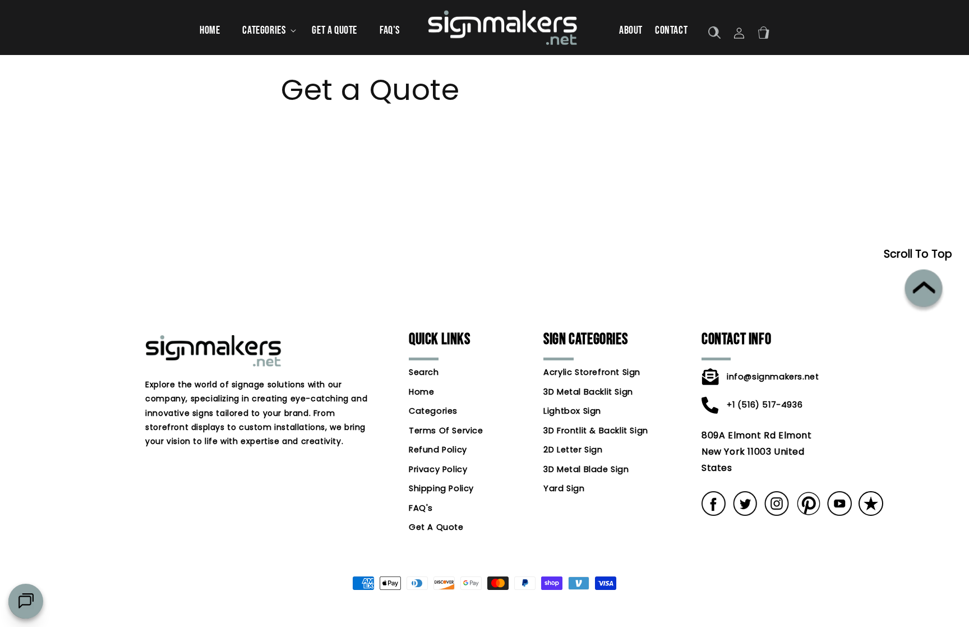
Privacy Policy (438, 469)
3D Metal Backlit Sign (588, 391)
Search (424, 373)
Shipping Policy (441, 488)
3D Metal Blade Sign (586, 469)
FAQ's (421, 508)
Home (421, 391)
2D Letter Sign (572, 449)
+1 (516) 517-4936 (764, 404)
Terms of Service (446, 430)
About (631, 30)
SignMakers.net (467, 621)
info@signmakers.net (771, 376)
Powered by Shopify (519, 621)
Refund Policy (438, 449)
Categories (433, 411)
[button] (266, 30)
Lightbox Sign (572, 411)
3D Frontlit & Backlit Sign (595, 430)
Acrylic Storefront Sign (591, 373)
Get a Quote (436, 527)
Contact (671, 30)
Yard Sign (563, 488)
